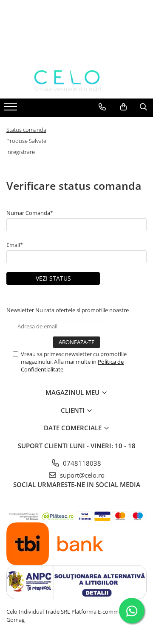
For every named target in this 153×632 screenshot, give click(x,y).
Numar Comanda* (29, 213)
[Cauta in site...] (143, 107)
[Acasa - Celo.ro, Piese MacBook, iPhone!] (76, 81)
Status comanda (26, 129)
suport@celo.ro (81, 475)
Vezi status (53, 278)
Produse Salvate (26, 141)
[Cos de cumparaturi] (123, 107)
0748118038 (81, 463)
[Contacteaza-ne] (102, 107)
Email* (14, 245)
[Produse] (11, 109)
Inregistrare (20, 152)
